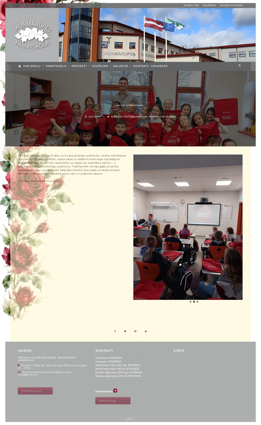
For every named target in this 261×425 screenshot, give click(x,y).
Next (247, 227)
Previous (129, 227)
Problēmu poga (107, 400)
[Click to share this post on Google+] (135, 331)
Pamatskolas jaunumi (162, 116)
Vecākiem (100, 66)
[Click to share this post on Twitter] (125, 331)
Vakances (159, 66)
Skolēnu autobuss (231, 5)
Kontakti (141, 66)
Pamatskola (56, 66)
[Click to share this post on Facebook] (115, 331)
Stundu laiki (191, 5)
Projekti (79, 66)
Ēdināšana (209, 5)
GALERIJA (120, 66)
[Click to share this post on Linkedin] (145, 331)
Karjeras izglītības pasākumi (129, 116)
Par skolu (31, 66)
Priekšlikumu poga (31, 391)
